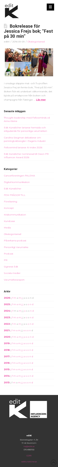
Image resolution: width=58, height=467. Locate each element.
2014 (7, 375)
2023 (7, 317)
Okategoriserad (36, 41)
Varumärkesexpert (14, 279)
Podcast (8, 253)
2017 (7, 356)
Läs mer (41, 99)
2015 (6, 369)
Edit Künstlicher (12, 188)
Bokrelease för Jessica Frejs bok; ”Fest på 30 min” (28, 31)
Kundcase (9, 221)
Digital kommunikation (17, 182)
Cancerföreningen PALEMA (19, 175)
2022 (7, 323)
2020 (7, 336)
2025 (7, 304)
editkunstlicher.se (29, 462)
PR (5, 260)
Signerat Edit (11, 266)
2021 (6, 330)
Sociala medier (12, 273)
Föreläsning (10, 201)
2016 (7, 362)
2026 (7, 297)
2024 (7, 310)
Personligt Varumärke (16, 247)
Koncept (9, 208)
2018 (7, 350)
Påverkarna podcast (15, 240)
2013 (6, 382)
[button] (50, 7)
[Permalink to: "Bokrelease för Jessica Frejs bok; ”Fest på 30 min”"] (29, 62)
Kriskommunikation (15, 214)
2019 (7, 343)
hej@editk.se (29, 446)
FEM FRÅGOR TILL (14, 195)
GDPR (29, 456)
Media (7, 227)
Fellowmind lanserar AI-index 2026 (23, 147)
